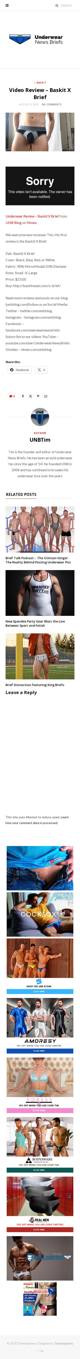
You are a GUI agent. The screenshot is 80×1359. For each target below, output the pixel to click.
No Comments (51, 104)
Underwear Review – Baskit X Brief (32, 216)
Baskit (42, 82)
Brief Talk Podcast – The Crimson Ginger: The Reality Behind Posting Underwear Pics (38, 560)
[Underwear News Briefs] (40, 39)
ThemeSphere (63, 1343)
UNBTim (40, 439)
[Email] (45, 396)
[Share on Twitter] (30, 396)
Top (41, 1350)
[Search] (57, 5)
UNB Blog (14, 222)
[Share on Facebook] (23, 396)
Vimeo (32, 222)
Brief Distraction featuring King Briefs (35, 685)
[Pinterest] (38, 396)
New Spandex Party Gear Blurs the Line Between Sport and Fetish (35, 623)
